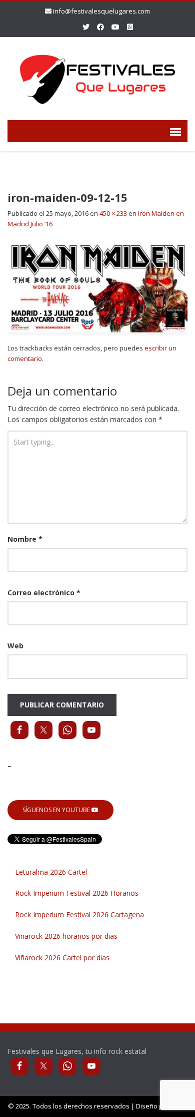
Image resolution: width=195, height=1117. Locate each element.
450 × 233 (113, 213)
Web (16, 645)
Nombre (25, 539)
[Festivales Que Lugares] (97, 77)
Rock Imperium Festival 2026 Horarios (76, 893)
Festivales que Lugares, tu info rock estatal (77, 1051)
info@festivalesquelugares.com (101, 11)
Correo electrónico (44, 592)
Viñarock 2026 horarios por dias (66, 936)
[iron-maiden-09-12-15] (98, 287)
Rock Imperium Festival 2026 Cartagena (79, 914)
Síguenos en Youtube (57, 810)
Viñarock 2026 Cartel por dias (62, 957)
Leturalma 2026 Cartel (51, 872)
